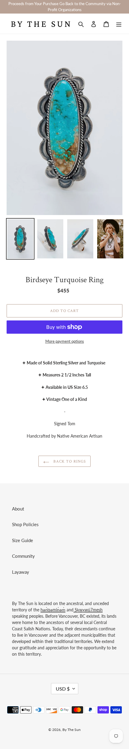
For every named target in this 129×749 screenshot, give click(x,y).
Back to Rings (69, 461)
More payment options (64, 341)
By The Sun (71, 729)
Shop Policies (25, 524)
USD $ (63, 688)
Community (23, 556)
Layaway (20, 572)
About (18, 508)
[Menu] (118, 23)
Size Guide (22, 540)
